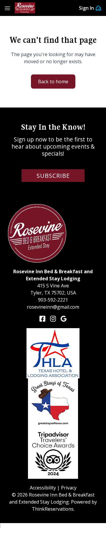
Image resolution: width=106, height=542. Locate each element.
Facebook (42, 319)
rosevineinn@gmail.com (53, 307)
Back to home (53, 81)
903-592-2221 (53, 300)
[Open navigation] (7, 8)
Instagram (53, 319)
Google (64, 319)
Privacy (69, 487)
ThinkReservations (53, 509)
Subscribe (53, 176)
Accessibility (43, 487)
